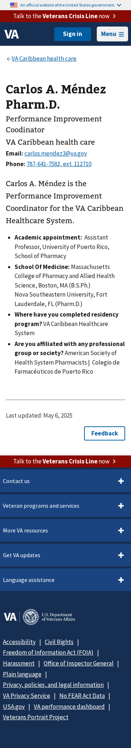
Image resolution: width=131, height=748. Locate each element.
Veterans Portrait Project (35, 717)
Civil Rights (59, 642)
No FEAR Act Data (82, 696)
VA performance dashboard (69, 707)
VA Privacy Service (26, 696)
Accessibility (19, 642)
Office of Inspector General (79, 663)
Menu (108, 34)
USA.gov (14, 707)
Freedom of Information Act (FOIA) (48, 652)
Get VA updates (21, 555)
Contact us (16, 480)
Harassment (19, 663)
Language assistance (29, 579)
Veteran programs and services (41, 505)
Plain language (22, 674)
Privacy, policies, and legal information (53, 685)
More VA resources (25, 530)
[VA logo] (11, 34)
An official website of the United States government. (67, 5)
